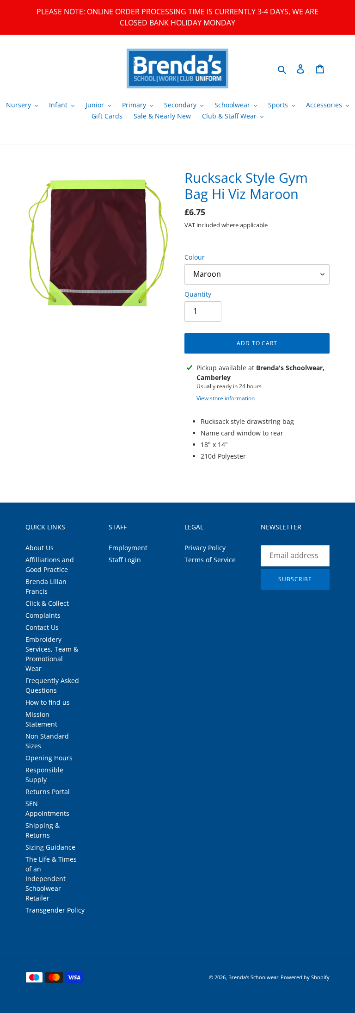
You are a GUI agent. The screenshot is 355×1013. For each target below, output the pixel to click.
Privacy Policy (205, 547)
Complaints (43, 615)
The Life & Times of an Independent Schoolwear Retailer (51, 878)
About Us (39, 547)
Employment (128, 547)
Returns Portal (47, 791)
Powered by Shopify (305, 977)
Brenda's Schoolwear (253, 977)
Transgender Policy (55, 910)
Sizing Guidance (50, 847)
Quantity (197, 294)
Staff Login (125, 559)
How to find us (47, 702)
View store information (225, 398)
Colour (194, 257)
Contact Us (42, 627)
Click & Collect (47, 603)
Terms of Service (210, 559)
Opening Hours (49, 757)
